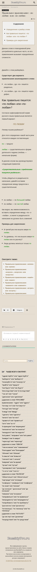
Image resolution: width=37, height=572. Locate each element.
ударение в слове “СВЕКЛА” (12, 444)
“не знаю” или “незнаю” (11, 486)
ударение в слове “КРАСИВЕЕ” (13, 400)
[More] (27, 310)
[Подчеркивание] (8, 339)
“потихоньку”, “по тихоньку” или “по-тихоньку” (16, 510)
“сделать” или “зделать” (11, 415)
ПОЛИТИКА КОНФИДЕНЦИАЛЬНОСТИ (18, 561)
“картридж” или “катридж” (12, 480)
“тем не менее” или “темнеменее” (15, 447)
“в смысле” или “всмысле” (11, 456)
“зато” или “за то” (8, 423)
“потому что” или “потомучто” (13, 406)
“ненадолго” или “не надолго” (13, 432)
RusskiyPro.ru (5, 7)
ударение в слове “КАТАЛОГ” (13, 514)
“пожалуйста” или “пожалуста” (13, 382)
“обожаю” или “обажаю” (11, 453)
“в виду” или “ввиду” (9, 412)
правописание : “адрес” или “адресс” (16, 403)
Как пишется (14, 7)
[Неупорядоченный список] (15, 339)
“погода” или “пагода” (10, 409)
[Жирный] (4, 339)
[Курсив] (6, 339)
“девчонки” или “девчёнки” (12, 397)
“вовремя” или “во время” (11, 462)
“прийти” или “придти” (10, 385)
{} (24, 339)
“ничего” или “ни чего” (10, 418)
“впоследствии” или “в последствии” (16, 391)
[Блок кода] (19, 339)
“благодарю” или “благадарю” (13, 450)
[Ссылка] (22, 339)
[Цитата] (17, 339)
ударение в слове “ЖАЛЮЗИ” (13, 474)
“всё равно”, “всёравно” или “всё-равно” (17, 435)
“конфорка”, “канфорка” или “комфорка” (17, 483)
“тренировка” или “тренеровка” (14, 468)
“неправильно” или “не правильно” (15, 497)
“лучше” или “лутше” (10, 465)
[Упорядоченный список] (13, 339)
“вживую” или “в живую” (11, 438)
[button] (3, 2)
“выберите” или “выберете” (12, 379)
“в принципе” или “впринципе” (13, 426)
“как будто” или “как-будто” (12, 388)
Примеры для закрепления (17, 40)
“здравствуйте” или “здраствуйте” (15, 376)
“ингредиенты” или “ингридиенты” (15, 500)
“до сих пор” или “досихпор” (12, 517)
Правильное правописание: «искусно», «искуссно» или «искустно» (16, 272)
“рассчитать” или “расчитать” (13, 506)
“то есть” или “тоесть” (10, 471)
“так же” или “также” (10, 394)
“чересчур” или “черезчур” (12, 441)
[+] (26, 339)
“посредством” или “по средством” (15, 520)
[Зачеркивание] (10, 339)
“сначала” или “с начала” (11, 459)
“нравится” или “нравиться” (12, 421)
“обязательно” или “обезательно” (15, 477)
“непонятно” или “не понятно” (13, 429)
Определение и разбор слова (18, 29)
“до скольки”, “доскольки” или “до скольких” (15, 490)
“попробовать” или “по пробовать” (15, 503)
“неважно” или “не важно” (12, 494)
